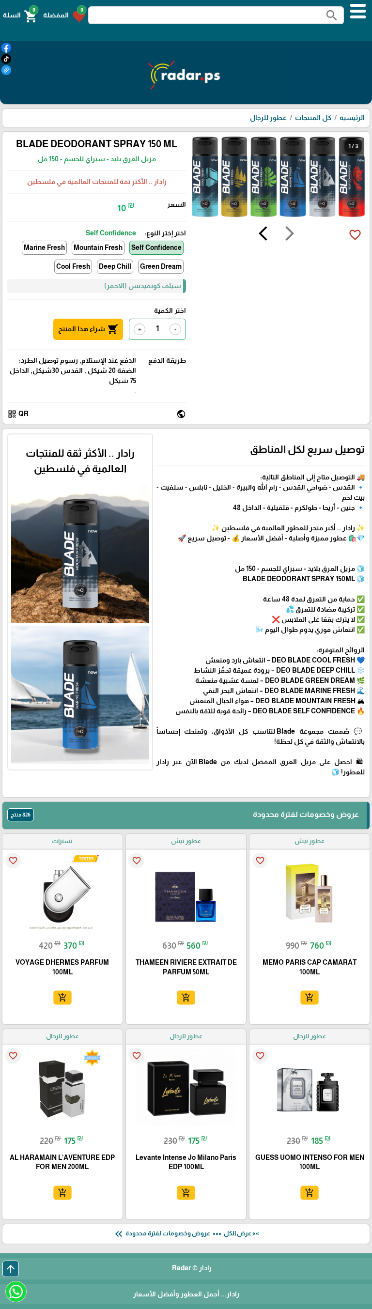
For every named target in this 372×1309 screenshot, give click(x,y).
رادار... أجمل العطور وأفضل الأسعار (186, 1294)
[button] (64, 15)
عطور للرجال (268, 118)
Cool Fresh (73, 266)
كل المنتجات (313, 118)
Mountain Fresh (98, 247)
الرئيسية (352, 118)
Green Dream (161, 266)
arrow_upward (10, 1269)
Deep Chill (115, 266)
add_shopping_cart (309, 997)
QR (18, 414)
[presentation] (289, 235)
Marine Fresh (44, 247)
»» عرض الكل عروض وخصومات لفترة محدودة (186, 1234)
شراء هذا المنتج (88, 329)
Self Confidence (156, 247)
